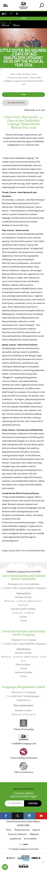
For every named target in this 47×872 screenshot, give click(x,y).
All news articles (16, 102)
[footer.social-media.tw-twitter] (18, 815)
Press (8, 830)
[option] (23, 862)
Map (24, 95)
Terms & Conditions (17, 834)
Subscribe (33, 803)
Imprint (36, 830)
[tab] (41, 5)
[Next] (43, 862)
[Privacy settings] (5, 867)
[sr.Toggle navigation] (5, 5)
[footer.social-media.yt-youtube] (41, 815)
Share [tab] (17, 25)
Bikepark (34, 834)
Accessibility (30, 839)
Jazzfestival (15, 839)
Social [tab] (6, 25)
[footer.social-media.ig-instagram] (29, 815)
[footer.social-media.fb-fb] (6, 815)
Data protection (22, 830)
